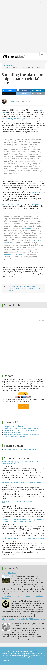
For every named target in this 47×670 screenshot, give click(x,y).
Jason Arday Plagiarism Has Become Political (20, 449)
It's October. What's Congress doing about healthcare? (22, 482)
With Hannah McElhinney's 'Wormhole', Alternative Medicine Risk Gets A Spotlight (21, 436)
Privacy (35, 651)
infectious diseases (15, 286)
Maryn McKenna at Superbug (12, 204)
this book (27, 228)
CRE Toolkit (36, 192)
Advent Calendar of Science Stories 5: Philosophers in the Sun (23, 620)
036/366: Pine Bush (9, 573)
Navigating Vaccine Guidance (14, 426)
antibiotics (19, 288)
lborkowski (14, 101)
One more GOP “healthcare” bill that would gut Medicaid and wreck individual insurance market (23, 520)
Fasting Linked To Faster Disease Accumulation (21, 430)
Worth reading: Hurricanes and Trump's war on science (23, 538)
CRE (25, 288)
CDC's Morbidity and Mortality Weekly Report (18, 119)
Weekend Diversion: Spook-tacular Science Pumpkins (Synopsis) (22, 597)
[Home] (14, 57)
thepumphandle (8, 65)
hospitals (32, 288)
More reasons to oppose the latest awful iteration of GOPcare (21, 502)
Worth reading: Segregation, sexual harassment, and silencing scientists (22, 462)
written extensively (36, 204)
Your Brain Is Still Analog (12, 432)
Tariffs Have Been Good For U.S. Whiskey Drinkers (21, 428)
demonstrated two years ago (15, 254)
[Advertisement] (23, 27)
